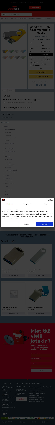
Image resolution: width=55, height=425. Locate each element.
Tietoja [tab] (45, 204)
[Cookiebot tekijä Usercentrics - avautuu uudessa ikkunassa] (47, 200)
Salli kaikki (44, 224)
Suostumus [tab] (9, 204)
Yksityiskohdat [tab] (27, 204)
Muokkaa (26, 224)
